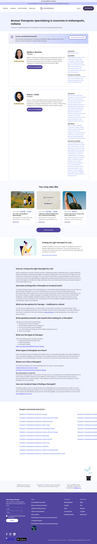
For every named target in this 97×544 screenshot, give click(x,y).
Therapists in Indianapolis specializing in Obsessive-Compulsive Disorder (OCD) (42, 453)
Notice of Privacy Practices (39, 505)
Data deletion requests (49, 1)
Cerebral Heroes (69, 514)
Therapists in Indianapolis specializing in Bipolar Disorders (36, 421)
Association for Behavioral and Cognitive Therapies (31, 370)
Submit (12, 520)
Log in (78, 8)
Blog (81, 502)
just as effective (49, 312)
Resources (32, 8)
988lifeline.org (77, 488)
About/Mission (68, 502)
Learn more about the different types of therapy (30, 346)
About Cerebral (22, 8)
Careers (66, 505)
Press (65, 508)
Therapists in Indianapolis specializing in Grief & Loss (34, 442)
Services (5, 8)
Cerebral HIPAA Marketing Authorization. (16, 516)
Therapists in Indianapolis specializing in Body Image (34, 425)
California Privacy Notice (38, 508)
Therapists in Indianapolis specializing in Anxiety (33, 414)
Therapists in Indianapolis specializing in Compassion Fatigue (37, 428)
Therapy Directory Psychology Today (27, 368)
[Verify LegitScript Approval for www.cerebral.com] (34, 531)
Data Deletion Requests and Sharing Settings (44, 524)
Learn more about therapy (49, 255)
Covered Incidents (36, 520)
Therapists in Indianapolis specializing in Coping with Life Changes (38, 432)
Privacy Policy (35, 514)
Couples (82, 511)
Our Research (68, 511)
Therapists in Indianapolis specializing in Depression (34, 435)
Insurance (13, 8)
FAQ (81, 505)
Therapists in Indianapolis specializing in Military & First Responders (38, 450)
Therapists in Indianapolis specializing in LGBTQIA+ (34, 446)
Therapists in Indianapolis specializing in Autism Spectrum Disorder (38, 417)
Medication (83, 514)
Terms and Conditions (37, 511)
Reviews (82, 508)
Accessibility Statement (38, 502)
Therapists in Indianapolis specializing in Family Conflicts (35, 439)
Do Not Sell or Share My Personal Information (44, 517)
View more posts (48, 230)
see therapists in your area (24, 394)
